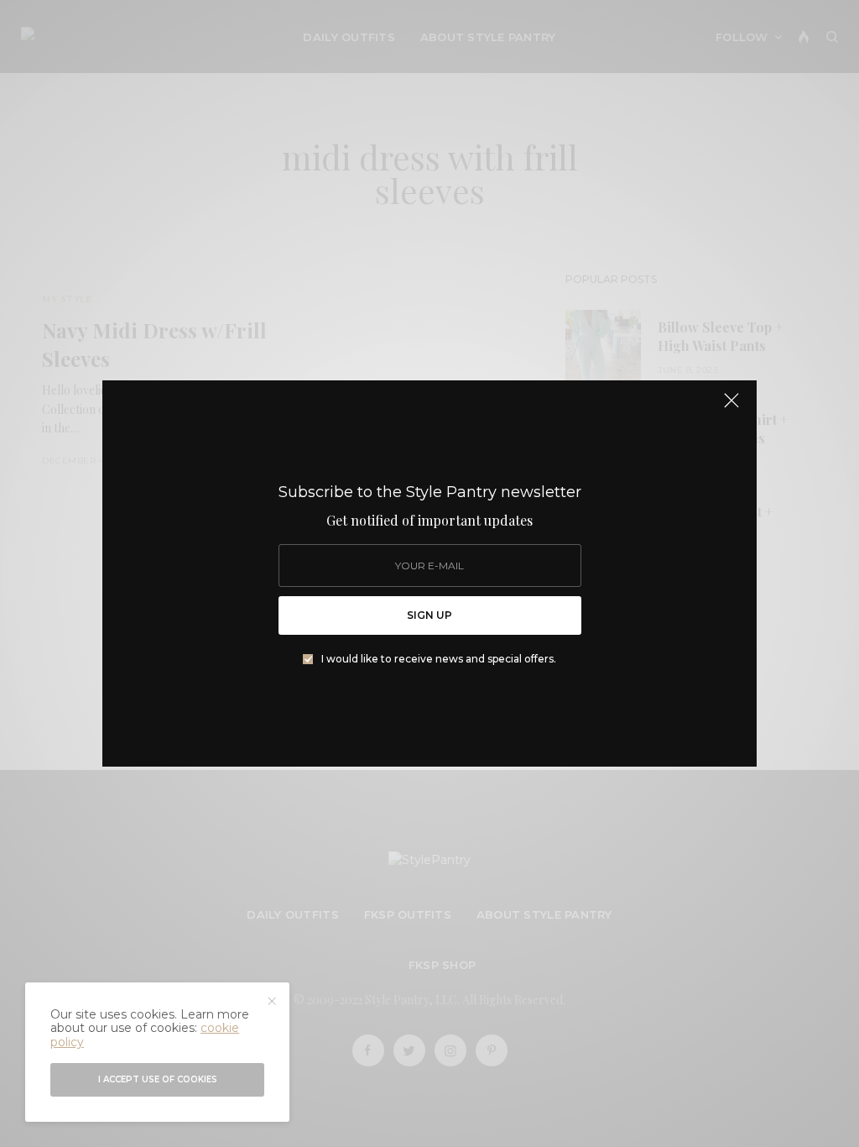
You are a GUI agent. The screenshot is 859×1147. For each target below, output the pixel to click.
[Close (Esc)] (731, 407)
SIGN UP (429, 615)
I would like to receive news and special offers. (438, 659)
